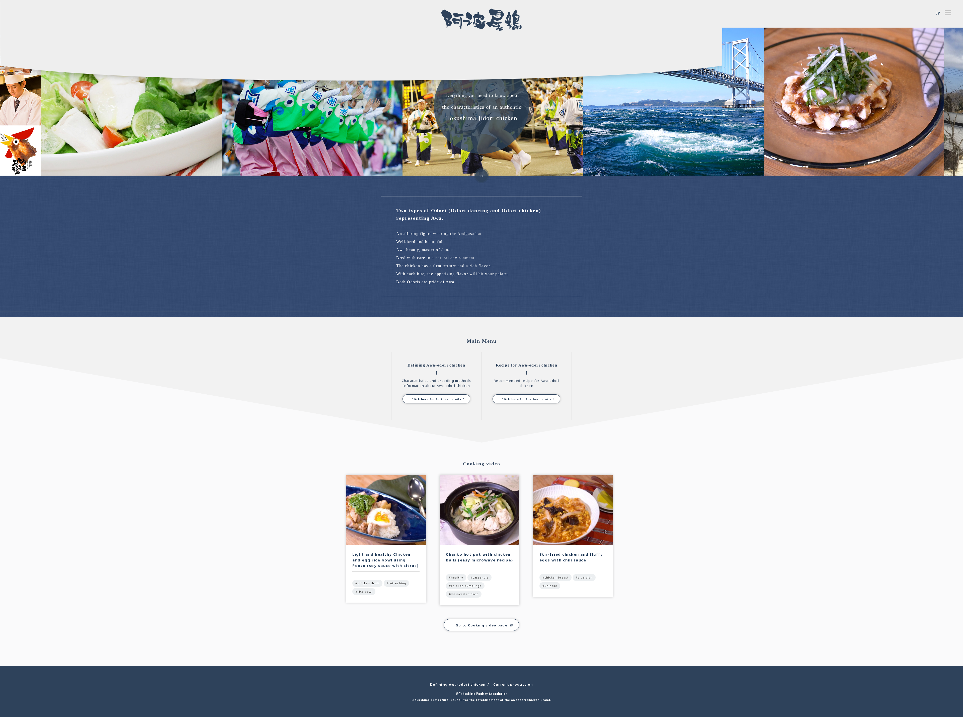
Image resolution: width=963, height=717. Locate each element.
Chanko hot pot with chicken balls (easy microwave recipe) (479, 557)
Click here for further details (436, 399)
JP (938, 13)
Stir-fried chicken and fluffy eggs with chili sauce (571, 557)
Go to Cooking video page (481, 625)
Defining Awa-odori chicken (458, 684)
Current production (513, 684)
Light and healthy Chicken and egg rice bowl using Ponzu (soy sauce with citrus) (385, 560)
